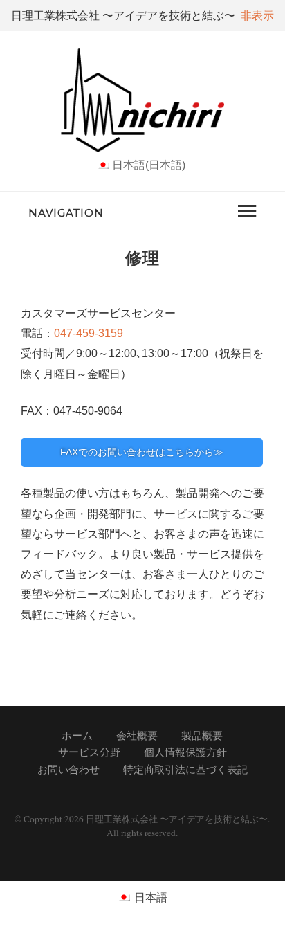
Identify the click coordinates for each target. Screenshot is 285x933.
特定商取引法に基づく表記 (185, 769)
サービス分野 (89, 752)
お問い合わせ (68, 769)
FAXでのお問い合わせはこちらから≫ (141, 452)
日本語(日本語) (148, 164)
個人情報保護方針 (185, 752)
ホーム (77, 735)
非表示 (257, 15)
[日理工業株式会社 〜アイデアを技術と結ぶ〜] (142, 148)
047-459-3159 (88, 333)
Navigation (66, 212)
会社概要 (137, 735)
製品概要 (202, 735)
